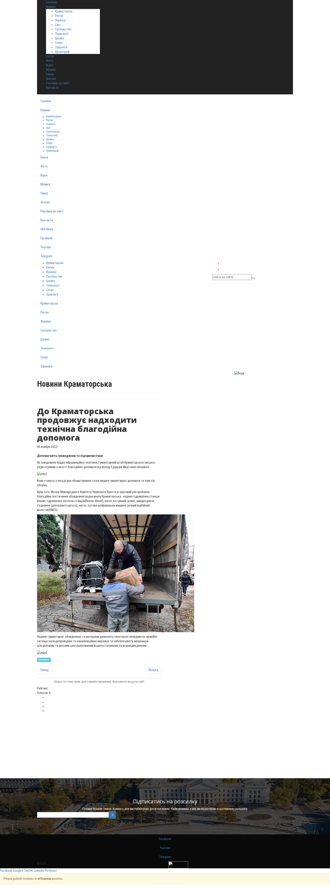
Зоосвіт (45, 202)
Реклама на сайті (52, 211)
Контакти (46, 220)
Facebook (46, 238)
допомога (43, 659)
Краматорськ (64, 11)
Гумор (44, 193)
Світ (58, 25)
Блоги (44, 157)
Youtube (45, 247)
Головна (45, 101)
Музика (45, 184)
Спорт (59, 42)
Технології (61, 34)
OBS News (46, 229)
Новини (45, 110)
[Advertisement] (99, 746)
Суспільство (63, 29)
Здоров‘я (61, 47)
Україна (60, 20)
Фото (44, 166)
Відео (44, 175)
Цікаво (59, 38)
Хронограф (62, 51)
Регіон (59, 16)
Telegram (46, 256)
